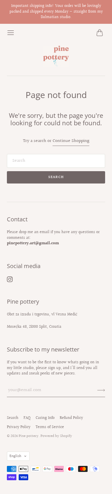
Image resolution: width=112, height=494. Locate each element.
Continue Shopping (71, 141)
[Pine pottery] (56, 56)
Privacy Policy (18, 427)
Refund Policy (71, 418)
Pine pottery (28, 436)
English (15, 456)
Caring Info (45, 418)
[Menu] (11, 33)
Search (12, 418)
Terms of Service (50, 427)
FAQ (27, 418)
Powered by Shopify (56, 436)
